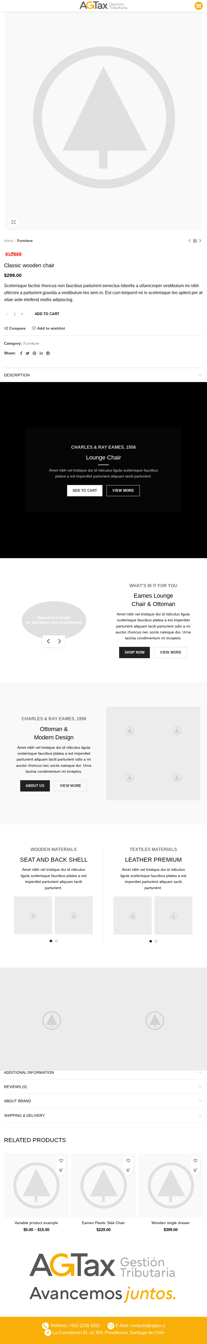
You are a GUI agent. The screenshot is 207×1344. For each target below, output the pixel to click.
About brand (17, 1101)
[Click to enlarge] (13, 222)
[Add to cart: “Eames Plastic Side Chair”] (128, 1170)
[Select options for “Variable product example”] (61, 1170)
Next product (200, 241)
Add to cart (47, 314)
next (59, 641)
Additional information (29, 1072)
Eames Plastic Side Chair (103, 1223)
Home (8, 241)
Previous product (189, 241)
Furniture (25, 241)
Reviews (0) (15, 1087)
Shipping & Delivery (24, 1115)
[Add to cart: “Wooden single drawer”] (195, 1170)
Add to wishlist (51, 328)
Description (17, 375)
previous (48, 641)
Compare (17, 328)
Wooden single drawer (170, 1223)
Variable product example (36, 1223)
